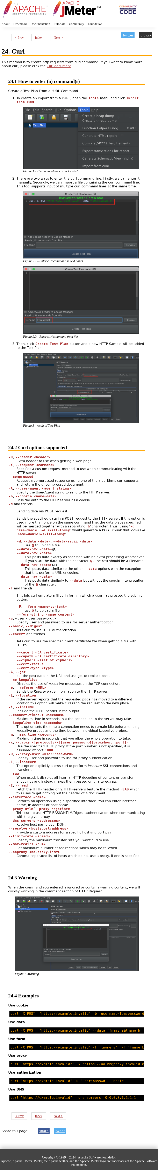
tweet (60, 1131)
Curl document (59, 66)
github (146, 35)
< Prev (19, 37)
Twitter (128, 35)
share (44, 1131)
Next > (58, 37)
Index (38, 37)
